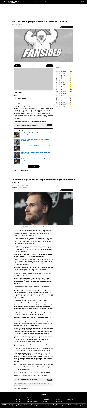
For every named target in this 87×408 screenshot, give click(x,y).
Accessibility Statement (32, 401)
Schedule (32, 1)
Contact (44, 397)
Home (15, 170)
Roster (42, 1)
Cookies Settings (58, 401)
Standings (37, 1)
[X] (80, 1)
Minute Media (7, 404)
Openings (29, 397)
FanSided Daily (17, 399)
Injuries (46, 1)
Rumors (26, 1)
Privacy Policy (46, 399)
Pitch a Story (30, 399)
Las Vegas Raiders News (23, 170)
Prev (17, 65)
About (15, 397)
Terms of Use (57, 399)
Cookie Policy (70, 399)
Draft (23, 1)
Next (50, 65)
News (19, 1)
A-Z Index (45, 401)
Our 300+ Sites (57, 397)
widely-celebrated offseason (27, 246)
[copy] (21, 27)
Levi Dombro (16, 187)
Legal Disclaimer (18, 401)
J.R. (14, 24)
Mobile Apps (70, 397)
